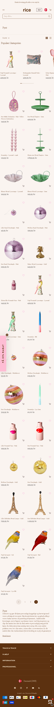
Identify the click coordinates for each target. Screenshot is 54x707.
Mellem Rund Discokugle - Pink (37, 228)
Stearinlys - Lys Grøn (34, 409)
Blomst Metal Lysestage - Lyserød (12, 191)
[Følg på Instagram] (21, 688)
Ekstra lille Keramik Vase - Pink (11, 300)
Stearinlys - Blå (32, 337)
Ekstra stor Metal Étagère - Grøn (38, 155)
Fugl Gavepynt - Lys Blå (8, 591)
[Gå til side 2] (18, 601)
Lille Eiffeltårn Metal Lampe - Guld (12, 518)
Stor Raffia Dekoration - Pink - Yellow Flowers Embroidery (12, 118)
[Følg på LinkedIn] (39, 688)
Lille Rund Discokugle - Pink (10, 228)
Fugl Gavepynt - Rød (34, 555)
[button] (19, 52)
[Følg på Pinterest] (27, 688)
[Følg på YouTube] (33, 688)
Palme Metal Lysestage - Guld (37, 264)
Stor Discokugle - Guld (35, 482)
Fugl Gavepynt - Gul (7, 555)
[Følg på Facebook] (15, 688)
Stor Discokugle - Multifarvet (10, 409)
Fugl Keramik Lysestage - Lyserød (8, 74)
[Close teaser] (7, 335)
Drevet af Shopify (31, 693)
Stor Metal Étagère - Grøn (36, 116)
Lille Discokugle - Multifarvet (10, 373)
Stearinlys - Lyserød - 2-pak (9, 155)
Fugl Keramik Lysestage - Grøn (11, 337)
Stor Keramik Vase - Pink (35, 446)
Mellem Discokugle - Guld (9, 482)
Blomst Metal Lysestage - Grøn (37, 191)
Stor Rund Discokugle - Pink (9, 264)
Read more (7, 636)
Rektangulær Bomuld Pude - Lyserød (31, 74)
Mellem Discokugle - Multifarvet (38, 373)
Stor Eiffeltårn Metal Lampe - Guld (38, 518)
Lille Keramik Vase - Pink (9, 446)
